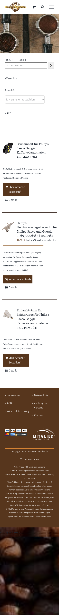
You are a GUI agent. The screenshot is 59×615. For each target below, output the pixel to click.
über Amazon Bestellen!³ (17, 191)
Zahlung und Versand (41, 406)
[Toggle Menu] (52, 7)
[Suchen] (51, 66)
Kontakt (38, 416)
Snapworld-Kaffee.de (38, 452)
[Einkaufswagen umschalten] (34, 7)
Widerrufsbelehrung (16, 412)
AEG (9, 114)
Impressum (13, 396)
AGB (9, 404)
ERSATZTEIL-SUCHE (15, 61)
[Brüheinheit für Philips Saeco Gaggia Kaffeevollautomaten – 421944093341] (8, 149)
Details (13, 201)
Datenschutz (41, 396)
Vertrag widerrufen (29, 460)
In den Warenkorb (20, 280)
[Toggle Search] (42, 7)
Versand (41, 468)
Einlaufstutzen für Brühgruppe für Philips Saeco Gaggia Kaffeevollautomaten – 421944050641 (33, 320)
